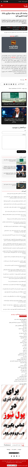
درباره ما (19, 449)
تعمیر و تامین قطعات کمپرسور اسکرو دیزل (18, 361)
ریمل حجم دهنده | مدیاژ (22, 378)
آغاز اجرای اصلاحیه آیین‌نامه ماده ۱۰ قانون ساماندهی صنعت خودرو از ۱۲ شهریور (15, 266)
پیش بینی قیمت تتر (23, 333)
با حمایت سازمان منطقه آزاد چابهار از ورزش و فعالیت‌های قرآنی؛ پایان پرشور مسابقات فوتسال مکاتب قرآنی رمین (14, 270)
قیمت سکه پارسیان (23, 353)
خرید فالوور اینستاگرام (22, 355)
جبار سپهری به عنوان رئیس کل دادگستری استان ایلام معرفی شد (14, 289)
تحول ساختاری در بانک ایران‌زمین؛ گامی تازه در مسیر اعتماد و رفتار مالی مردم (15, 261)
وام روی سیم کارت (23, 336)
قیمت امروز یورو (23, 362)
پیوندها (8, 449)
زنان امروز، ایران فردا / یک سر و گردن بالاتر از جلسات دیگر (15, 211)
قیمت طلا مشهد (24, 338)
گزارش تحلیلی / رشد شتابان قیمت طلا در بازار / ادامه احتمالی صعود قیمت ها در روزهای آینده (15, 231)
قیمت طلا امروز (24, 368)
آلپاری (25, 364)
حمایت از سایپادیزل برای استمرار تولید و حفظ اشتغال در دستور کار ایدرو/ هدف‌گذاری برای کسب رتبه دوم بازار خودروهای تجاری (14, 244)
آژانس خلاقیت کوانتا (11, 465)
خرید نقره (25, 331)
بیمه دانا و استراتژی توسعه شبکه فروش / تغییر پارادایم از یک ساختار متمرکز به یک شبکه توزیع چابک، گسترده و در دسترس (15, 240)
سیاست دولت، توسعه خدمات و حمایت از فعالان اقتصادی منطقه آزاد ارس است (14, 215)
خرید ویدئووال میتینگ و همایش (20, 381)
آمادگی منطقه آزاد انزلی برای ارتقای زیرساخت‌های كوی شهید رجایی (15, 292)
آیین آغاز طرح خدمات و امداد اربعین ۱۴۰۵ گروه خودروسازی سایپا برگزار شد (14, 235)
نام (25, 130)
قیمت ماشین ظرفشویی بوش (21, 325)
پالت (26, 373)
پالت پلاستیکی (24, 372)
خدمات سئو (17, 319)
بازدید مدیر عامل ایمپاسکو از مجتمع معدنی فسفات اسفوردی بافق (15, 257)
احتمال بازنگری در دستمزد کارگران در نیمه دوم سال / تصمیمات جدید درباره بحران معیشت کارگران (14, 305)
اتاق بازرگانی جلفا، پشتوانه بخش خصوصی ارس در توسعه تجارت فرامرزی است (14, 285)
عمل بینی (25, 356)
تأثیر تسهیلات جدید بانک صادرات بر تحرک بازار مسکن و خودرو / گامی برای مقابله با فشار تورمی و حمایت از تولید (14, 277)
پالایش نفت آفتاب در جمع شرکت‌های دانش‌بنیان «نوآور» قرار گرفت (15, 227)
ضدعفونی (25, 350)
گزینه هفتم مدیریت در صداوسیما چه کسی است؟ (17, 281)
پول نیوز (12, 36)
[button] (1, 1)
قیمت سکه (24, 330)
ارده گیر (25, 335)
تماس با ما (14, 449)
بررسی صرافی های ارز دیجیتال (21, 379)
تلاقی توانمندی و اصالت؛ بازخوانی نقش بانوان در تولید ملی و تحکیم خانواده (15, 208)
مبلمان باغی (24, 345)
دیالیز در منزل (24, 375)
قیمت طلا (25, 327)
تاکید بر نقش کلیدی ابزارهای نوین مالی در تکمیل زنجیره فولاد (10, 173)
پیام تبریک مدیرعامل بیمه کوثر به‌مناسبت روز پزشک (16, 219)
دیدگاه (24, 134)
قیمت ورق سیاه (24, 370)
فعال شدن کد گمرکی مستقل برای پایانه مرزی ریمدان (10, 160)
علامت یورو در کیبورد (23, 328)
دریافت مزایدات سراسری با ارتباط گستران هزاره (18, 322)
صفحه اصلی (25, 32)
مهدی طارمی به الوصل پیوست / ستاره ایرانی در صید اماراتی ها (14, 274)
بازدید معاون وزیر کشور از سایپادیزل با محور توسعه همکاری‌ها (14, 248)
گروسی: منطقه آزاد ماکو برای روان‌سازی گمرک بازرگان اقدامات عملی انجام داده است (15, 301)
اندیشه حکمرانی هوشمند (22, 359)
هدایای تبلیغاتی (24, 358)
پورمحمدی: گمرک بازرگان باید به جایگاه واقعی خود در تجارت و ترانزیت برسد (15, 297)
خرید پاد (25, 339)
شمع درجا (25, 324)
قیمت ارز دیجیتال (23, 342)
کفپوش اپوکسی (23, 365)
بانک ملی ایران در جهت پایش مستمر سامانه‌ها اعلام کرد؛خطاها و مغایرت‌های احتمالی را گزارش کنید (14, 222)
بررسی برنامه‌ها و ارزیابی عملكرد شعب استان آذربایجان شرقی (15, 204)
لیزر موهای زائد (24, 321)
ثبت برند (25, 347)
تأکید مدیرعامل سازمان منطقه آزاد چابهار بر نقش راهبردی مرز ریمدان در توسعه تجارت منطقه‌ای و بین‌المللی (9, 167)
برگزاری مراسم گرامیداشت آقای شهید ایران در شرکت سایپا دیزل (14, 309)
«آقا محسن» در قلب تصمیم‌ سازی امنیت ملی (10, 185)
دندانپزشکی (24, 341)
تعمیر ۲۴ (25, 344)
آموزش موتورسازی (23, 376)
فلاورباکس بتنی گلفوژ (22, 367)
